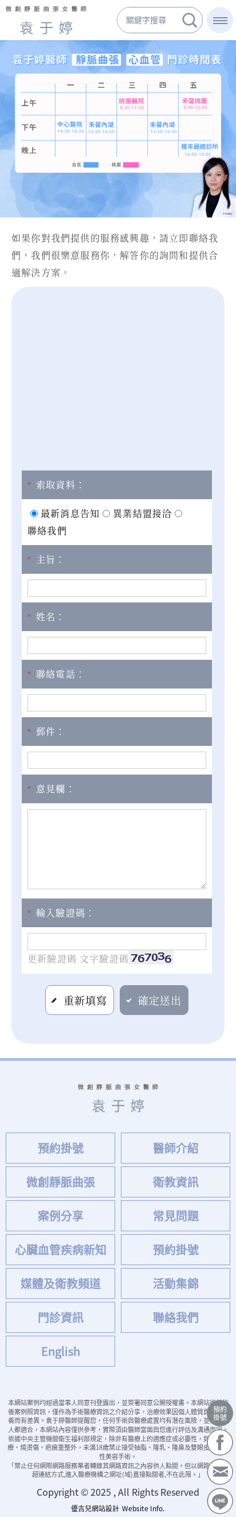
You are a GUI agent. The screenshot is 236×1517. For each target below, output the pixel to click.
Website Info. (143, 1508)
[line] (220, 1501)
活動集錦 (176, 1283)
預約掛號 (220, 1413)
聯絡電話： (56, 673)
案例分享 (61, 1215)
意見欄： (51, 788)
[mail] (220, 1471)
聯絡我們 (176, 1317)
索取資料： (56, 484)
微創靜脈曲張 (60, 1181)
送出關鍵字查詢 (189, 20)
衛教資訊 (176, 1181)
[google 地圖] (118, 373)
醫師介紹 (176, 1147)
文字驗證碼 (104, 958)
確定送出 (160, 1000)
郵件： (46, 731)
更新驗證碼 (52, 958)
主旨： (46, 559)
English (60, 1351)
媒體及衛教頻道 (61, 1283)
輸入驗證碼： (61, 912)
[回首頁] (46, 20)
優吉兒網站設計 (95, 1508)
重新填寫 (86, 1000)
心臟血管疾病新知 (61, 1249)
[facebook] (220, 1442)
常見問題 (176, 1215)
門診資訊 (61, 1317)
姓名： (46, 616)
